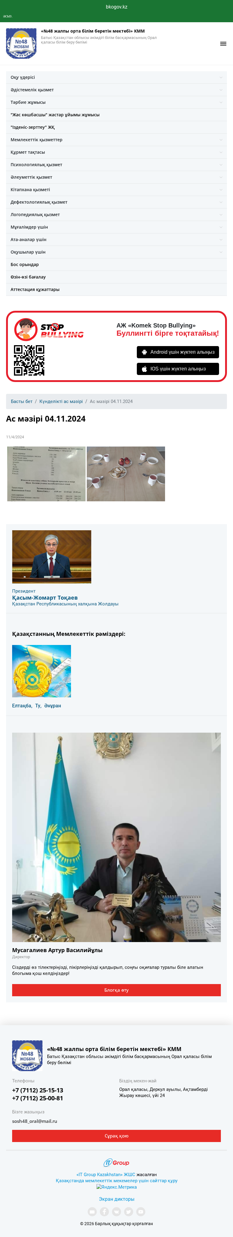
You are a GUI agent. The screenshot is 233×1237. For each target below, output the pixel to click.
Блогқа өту (116, 990)
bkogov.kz (116, 7)
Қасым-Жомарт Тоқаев (45, 597)
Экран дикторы (116, 1199)
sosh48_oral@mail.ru (34, 1121)
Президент (23, 591)
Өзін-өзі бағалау (28, 277)
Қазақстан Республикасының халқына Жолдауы (65, 604)
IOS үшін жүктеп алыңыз (178, 368)
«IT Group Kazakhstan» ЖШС (105, 1174)
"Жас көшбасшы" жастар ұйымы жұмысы (55, 114)
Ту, (38, 706)
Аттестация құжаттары (35, 289)
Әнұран (52, 706)
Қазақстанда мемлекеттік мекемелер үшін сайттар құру (116, 1180)
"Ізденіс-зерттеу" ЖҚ (33, 127)
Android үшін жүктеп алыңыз (182, 352)
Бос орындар (25, 264)
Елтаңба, (22, 706)
